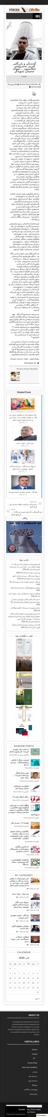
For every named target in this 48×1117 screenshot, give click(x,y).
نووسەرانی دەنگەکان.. (30, 1089)
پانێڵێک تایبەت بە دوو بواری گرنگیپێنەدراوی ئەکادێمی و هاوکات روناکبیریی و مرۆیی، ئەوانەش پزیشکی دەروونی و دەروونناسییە (24, 809)
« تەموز (37, 999)
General (34, 87)
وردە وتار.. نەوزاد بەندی (25, 443)
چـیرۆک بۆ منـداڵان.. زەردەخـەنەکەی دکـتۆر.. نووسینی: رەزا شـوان (20, 904)
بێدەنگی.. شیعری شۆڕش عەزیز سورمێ (23, 492)
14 (19, 978)
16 (10, 978)
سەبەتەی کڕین (32, 1081)
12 (28, 978)
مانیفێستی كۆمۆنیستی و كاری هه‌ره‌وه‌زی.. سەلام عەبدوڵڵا (20, 862)
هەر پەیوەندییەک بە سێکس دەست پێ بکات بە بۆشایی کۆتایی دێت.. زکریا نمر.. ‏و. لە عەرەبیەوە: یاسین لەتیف (22, 417)
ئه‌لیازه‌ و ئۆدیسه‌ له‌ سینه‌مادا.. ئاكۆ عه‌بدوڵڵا (26, 608)
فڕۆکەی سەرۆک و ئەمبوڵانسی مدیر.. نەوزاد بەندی (24, 594)
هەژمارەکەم (33, 1094)
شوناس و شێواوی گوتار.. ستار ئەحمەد (28, 588)
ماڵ (34, 1058)
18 (33, 983)
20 (24, 983)
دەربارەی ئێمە (33, 1076)
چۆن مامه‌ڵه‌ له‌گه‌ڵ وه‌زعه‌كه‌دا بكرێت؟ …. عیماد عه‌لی (21, 775)
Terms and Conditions (29, 1067)
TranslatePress (20, 1114)
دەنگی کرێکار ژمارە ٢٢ (21, 797)
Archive (34, 1050)
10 (38, 978)
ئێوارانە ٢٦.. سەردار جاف (20, 823)
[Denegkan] (24, 11)
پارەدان (35, 1072)
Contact (34, 1054)
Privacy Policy (32, 1063)
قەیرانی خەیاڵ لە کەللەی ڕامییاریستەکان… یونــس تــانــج (20, 762)
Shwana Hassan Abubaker (28, 84)
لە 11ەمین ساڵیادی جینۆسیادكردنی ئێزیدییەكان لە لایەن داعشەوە (19, 849)
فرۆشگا (34, 1085)
